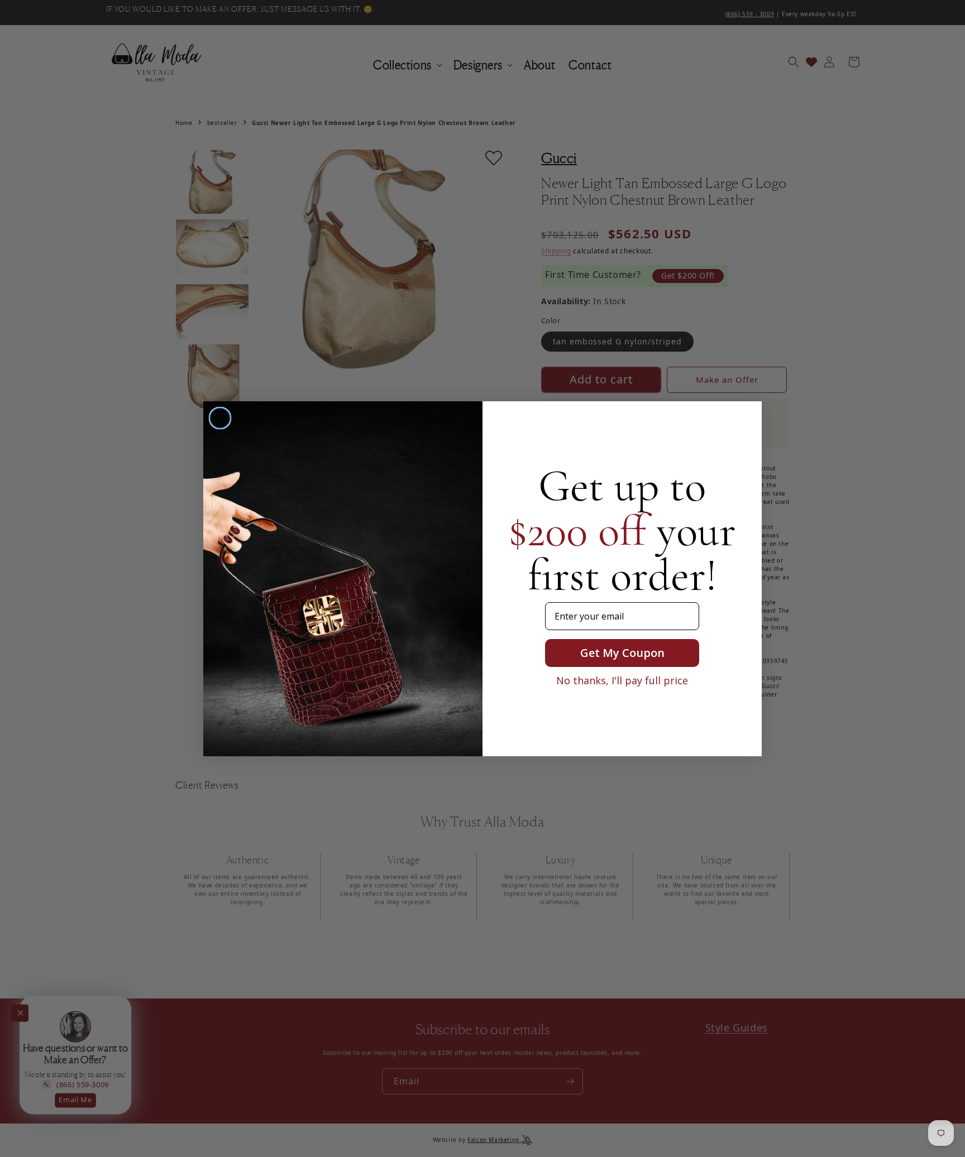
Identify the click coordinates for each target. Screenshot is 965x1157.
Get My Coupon (622, 652)
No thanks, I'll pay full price (622, 680)
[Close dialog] (220, 418)
